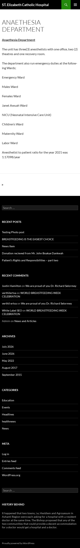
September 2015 (12, 374)
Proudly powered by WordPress (18, 543)
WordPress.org (11, 475)
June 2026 (8, 353)
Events (6, 407)
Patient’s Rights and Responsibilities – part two (30, 260)
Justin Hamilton (11, 285)
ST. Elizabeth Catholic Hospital (25, 5)
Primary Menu (75, 4)
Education (8, 400)
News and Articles (25, 321)
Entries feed (9, 461)
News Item (8, 246)
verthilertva (9, 293)
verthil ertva (9, 303)
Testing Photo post (13, 232)
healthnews (9, 421)
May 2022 (8, 360)
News (5, 428)
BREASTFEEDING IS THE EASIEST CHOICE (28, 239)
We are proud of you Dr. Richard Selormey (50, 285)
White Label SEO (12, 310)
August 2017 (9, 367)
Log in (5, 454)
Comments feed (11, 468)
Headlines (8, 414)
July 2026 (8, 346)
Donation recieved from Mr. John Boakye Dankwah (32, 253)
